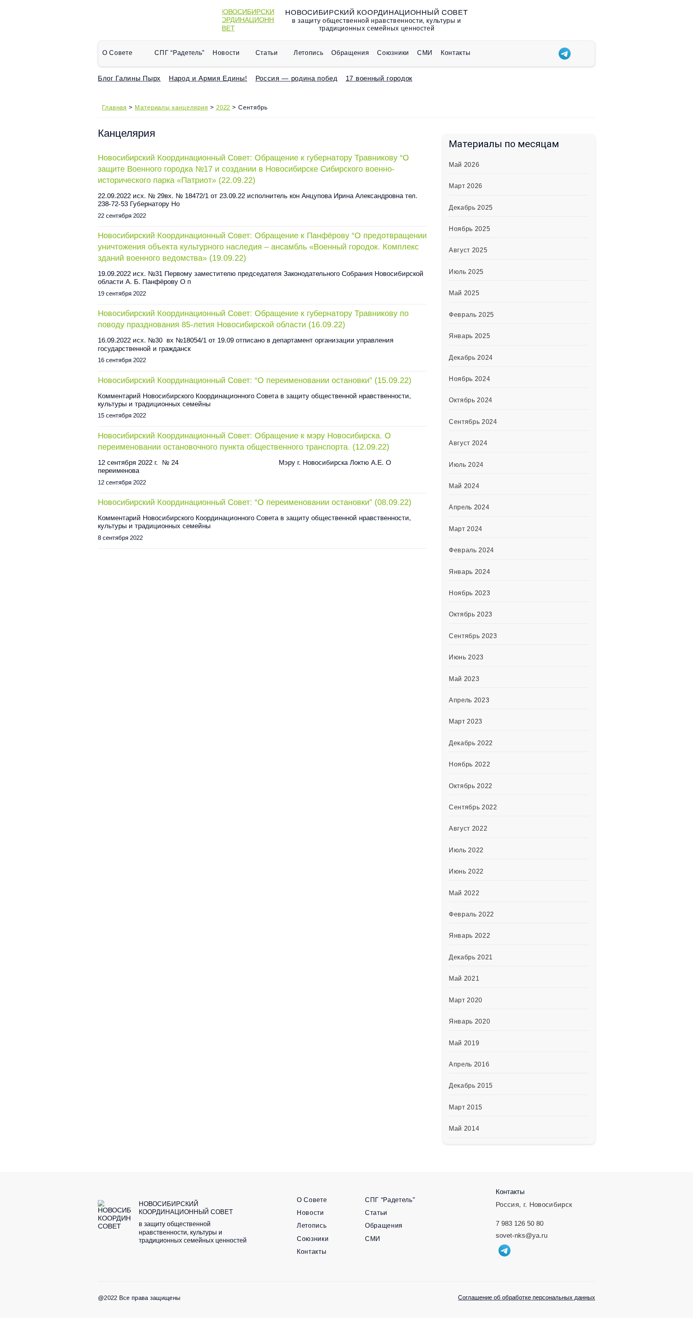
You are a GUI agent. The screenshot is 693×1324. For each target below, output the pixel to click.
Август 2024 (468, 443)
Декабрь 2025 (471, 207)
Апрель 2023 (469, 700)
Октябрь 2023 (470, 614)
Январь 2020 (469, 1021)
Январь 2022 (469, 935)
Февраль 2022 (471, 914)
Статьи (266, 52)
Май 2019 (464, 1043)
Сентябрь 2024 (473, 421)
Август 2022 (468, 828)
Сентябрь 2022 (473, 807)
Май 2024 (464, 486)
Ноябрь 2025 (469, 228)
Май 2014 (464, 1128)
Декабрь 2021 (471, 957)
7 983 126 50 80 (519, 1223)
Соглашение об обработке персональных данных (526, 1297)
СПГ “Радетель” (179, 52)
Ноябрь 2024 (469, 378)
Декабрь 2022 (471, 743)
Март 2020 (465, 1000)
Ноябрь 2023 (469, 593)
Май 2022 (464, 893)
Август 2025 (468, 250)
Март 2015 (465, 1107)
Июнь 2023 (466, 657)
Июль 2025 (466, 271)
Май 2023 (464, 678)
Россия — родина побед (296, 78)
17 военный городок (379, 78)
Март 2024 (465, 528)
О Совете (117, 52)
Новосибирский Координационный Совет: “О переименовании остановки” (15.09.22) (254, 380)
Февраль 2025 (471, 314)
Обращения (350, 52)
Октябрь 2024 (470, 400)
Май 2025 (464, 293)
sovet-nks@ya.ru (521, 1235)
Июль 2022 (466, 850)
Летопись (308, 52)
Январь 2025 (469, 336)
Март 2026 (465, 185)
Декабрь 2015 (471, 1085)
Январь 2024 (469, 571)
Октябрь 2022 (470, 786)
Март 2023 (465, 721)
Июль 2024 (466, 464)
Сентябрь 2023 (473, 636)
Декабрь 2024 (471, 357)
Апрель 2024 (469, 507)
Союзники (393, 52)
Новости (226, 52)
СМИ (425, 52)
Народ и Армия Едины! (208, 78)
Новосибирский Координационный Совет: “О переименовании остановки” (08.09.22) (254, 502)
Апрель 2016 (469, 1064)
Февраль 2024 (471, 550)
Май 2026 (464, 164)
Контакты (455, 52)
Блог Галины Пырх (129, 78)
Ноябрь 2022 (469, 764)
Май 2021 (464, 978)
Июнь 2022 (466, 871)
